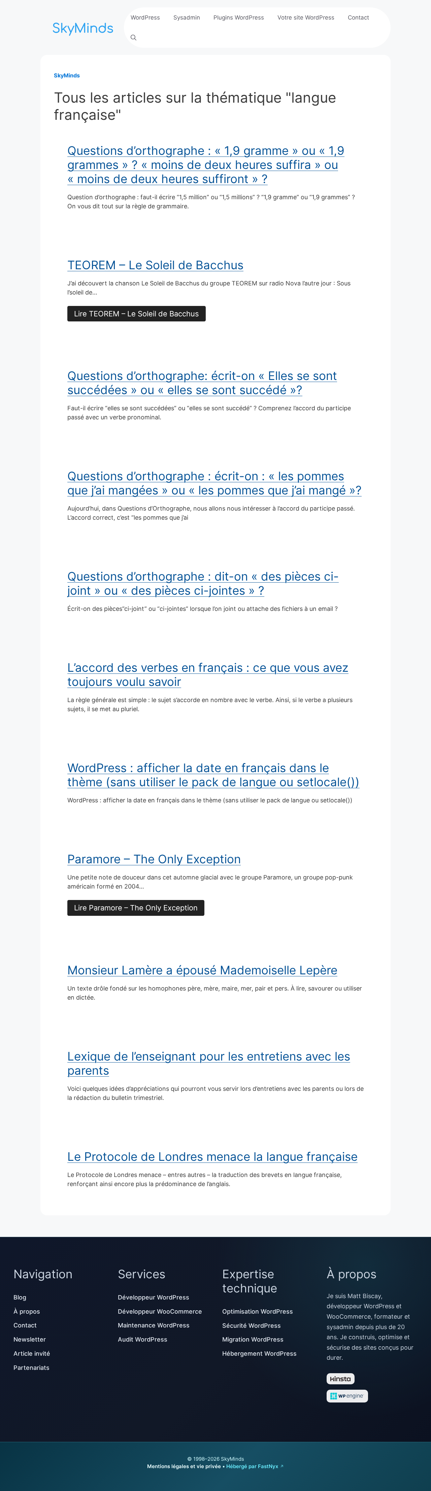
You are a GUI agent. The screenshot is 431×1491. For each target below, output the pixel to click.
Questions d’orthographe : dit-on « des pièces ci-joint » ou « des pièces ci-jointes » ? (203, 583)
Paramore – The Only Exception (154, 859)
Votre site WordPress (305, 17)
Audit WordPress (142, 1339)
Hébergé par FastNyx (252, 1466)
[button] (133, 38)
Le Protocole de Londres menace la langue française (212, 1156)
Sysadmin (186, 17)
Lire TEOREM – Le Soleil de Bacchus (136, 313)
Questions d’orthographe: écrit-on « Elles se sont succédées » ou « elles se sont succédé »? (202, 383)
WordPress (145, 17)
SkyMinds (67, 75)
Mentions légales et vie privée (184, 1466)
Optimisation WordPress (257, 1311)
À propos (26, 1311)
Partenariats (31, 1367)
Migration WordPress (253, 1339)
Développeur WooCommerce (160, 1311)
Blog (19, 1297)
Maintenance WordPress (154, 1325)
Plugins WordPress (238, 17)
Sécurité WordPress (251, 1325)
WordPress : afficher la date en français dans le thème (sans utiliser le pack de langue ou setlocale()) (213, 775)
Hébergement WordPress (259, 1353)
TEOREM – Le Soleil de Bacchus (155, 265)
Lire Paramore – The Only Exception (136, 907)
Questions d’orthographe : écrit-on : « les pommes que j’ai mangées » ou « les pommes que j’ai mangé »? (214, 483)
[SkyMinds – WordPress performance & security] (84, 26)
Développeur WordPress (153, 1297)
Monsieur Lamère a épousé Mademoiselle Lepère (202, 970)
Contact (358, 17)
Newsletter (29, 1339)
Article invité (31, 1353)
